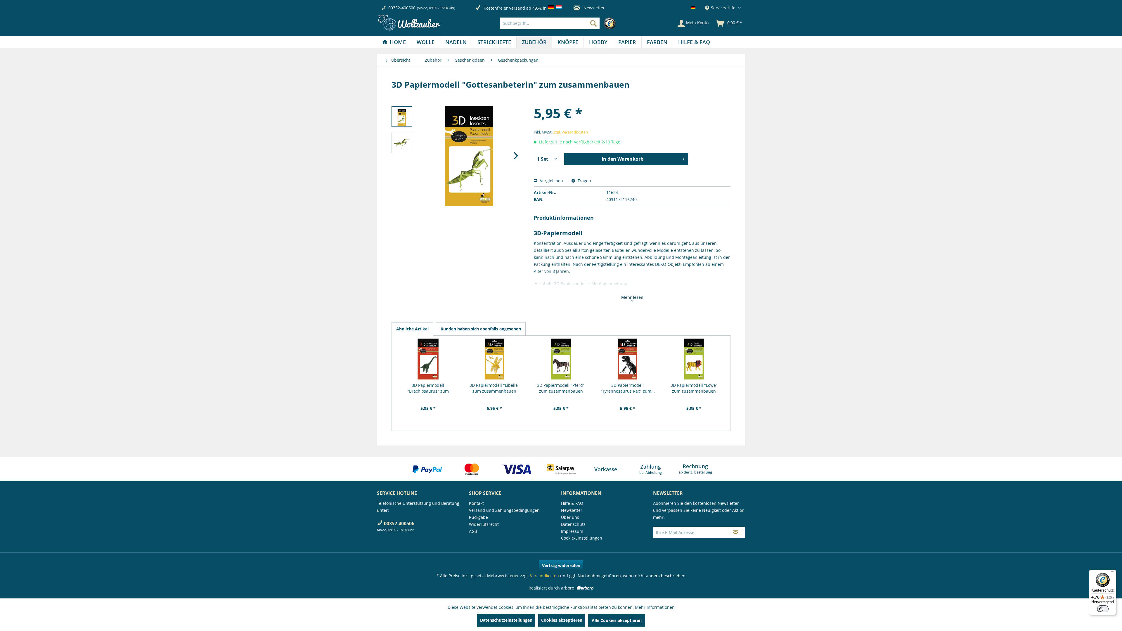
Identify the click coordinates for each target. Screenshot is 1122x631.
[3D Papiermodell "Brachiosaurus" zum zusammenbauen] (428, 359)
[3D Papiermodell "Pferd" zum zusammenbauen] (561, 359)
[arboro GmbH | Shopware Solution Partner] (584, 588)
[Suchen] (593, 23)
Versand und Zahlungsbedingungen (504, 510)
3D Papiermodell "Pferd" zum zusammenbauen (561, 388)
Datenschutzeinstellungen (506, 620)
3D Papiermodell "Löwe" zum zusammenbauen (694, 388)
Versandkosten (544, 575)
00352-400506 (401, 8)
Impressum (572, 531)
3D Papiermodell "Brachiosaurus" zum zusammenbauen (428, 388)
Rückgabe (478, 517)
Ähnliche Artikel (412, 329)
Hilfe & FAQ (572, 503)
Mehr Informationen (655, 607)
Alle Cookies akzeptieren (617, 620)
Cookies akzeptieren (561, 620)
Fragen (583, 180)
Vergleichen (551, 180)
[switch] (1103, 608)
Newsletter (593, 8)
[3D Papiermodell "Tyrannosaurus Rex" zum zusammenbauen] (627, 359)
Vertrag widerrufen (561, 565)
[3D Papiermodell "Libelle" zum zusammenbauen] (494, 359)
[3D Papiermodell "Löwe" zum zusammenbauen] (693, 359)
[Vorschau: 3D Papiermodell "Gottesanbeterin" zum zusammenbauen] (402, 116)
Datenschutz (573, 524)
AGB (473, 531)
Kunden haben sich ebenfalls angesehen (481, 329)
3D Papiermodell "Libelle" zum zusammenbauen (495, 388)
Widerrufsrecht (484, 524)
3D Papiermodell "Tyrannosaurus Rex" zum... (627, 388)
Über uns (570, 517)
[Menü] (1112, 573)
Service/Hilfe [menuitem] (723, 8)
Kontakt (476, 503)
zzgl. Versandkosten (570, 132)
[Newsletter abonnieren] (735, 532)
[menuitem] (559, 23)
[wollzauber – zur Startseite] (409, 22)
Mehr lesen (632, 297)
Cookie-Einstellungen (581, 538)
